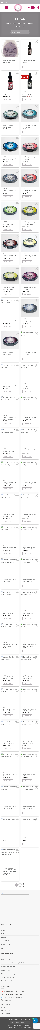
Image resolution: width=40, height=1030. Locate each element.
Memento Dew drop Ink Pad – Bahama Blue (29, 547)
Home (7, 23)
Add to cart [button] (7, 67)
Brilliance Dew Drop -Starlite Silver (9, 61)
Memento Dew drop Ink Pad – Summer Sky (29, 775)
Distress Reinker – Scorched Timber (27, 93)
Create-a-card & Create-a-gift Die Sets (13, 963)
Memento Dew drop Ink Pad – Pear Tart (10, 710)
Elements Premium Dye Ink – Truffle (29, 515)
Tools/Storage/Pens (7, 981)
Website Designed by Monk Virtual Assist (20, 1019)
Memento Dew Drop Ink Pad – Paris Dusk (29, 677)
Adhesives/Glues (6, 959)
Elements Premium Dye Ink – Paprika (9, 385)
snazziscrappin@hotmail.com (13, 997)
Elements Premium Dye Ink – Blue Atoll (29, 126)
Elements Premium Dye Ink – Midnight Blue (29, 320)
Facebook (7, 1004)
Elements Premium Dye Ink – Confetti (29, 158)
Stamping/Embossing (8, 974)
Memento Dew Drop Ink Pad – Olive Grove (10, 677)
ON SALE (4, 937)
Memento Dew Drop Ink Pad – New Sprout (29, 645)
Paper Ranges (5, 970)
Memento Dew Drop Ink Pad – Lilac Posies (29, 612)
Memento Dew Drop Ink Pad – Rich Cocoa (29, 742)
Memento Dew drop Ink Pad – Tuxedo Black (29, 807)
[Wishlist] (29, 8)
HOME (3, 930)
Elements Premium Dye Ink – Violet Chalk (9, 547)
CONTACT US (6, 944)
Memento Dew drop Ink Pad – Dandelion (29, 580)
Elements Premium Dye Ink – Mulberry (9, 353)
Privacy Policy (12, 1027)
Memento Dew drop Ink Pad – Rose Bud (10, 775)
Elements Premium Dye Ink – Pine (29, 385)
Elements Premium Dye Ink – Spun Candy (29, 483)
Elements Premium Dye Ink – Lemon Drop (29, 256)
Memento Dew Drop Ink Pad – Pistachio (29, 710)
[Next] (23, 885)
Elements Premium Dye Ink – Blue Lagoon (9, 158)
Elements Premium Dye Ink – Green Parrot (9, 223)
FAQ (2, 948)
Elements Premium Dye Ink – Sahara (29, 450)
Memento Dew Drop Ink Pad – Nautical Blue (10, 645)
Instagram (7, 1007)
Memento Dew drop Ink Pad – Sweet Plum (10, 807)
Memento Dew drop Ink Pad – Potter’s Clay (10, 742)
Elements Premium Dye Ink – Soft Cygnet (9, 483)
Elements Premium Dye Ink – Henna (9, 256)
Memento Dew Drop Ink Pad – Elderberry (10, 612)
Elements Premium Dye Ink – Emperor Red (29, 191)
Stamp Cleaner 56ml (9, 839)
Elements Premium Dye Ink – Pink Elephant (9, 418)
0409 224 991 (8, 1000)
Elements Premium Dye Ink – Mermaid (9, 320)
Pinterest (7, 1013)
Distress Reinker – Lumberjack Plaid (8, 93)
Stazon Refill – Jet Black (29, 839)
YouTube (7, 1010)
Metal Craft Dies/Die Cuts (9, 966)
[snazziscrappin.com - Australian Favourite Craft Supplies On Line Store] (18, 8)
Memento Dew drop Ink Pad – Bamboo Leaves (10, 580)
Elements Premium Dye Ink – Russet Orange (9, 450)
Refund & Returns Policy (24, 1027)
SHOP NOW (5, 934)
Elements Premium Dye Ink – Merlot (29, 288)
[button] (2, 7)
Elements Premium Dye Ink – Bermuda (9, 126)
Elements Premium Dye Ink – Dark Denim (9, 191)
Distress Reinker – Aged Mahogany (29, 61)
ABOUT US (5, 941)
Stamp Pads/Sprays (19, 23)
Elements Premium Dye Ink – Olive (29, 353)
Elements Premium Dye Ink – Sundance (9, 515)
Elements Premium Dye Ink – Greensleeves (29, 223)
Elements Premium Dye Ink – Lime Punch (9, 288)
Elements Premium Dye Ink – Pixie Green (29, 418)
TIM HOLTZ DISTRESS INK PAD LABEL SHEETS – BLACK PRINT (10, 871)
